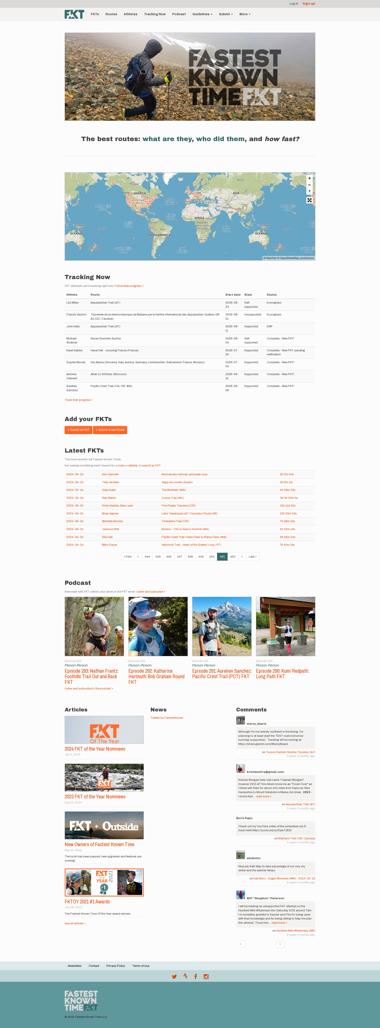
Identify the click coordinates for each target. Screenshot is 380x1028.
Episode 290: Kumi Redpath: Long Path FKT (282, 673)
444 (148, 556)
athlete (132, 465)
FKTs (95, 14)
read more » (263, 796)
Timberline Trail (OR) (175, 521)
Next (310, 623)
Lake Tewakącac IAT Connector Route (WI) (189, 513)
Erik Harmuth (110, 474)
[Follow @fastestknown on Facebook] (195, 977)
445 (159, 556)
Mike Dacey (109, 544)
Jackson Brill (110, 529)
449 (202, 556)
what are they (167, 138)
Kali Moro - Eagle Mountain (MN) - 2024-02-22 (284, 878)
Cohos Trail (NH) (173, 497)
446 (170, 556)
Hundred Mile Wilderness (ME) (295, 930)
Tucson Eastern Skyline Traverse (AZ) (290, 752)
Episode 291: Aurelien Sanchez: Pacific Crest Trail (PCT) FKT (222, 673)
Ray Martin (109, 497)
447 (180, 556)
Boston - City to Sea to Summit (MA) (185, 529)
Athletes (130, 14)
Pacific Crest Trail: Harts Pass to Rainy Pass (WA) (194, 537)
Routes (111, 14)
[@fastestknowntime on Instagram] (206, 977)
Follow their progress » (129, 285)
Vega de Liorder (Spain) (177, 482)
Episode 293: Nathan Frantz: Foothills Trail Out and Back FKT (92, 676)
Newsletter (74, 965)
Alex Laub (126, 505)
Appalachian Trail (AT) (300, 804)
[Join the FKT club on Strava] (185, 977)
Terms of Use (140, 965)
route (121, 465)
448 (191, 556)
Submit (225, 14)
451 (224, 558)
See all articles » (75, 923)
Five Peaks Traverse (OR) (178, 505)
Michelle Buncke (112, 521)
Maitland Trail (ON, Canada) (296, 838)
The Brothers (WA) (174, 490)
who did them (220, 138)
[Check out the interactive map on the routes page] (190, 216)
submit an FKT (151, 465)
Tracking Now (155, 14)
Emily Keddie (110, 505)
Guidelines (201, 14)
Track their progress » (79, 400)
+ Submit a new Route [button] (110, 429)
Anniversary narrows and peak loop (185, 474)
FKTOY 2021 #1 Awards (87, 901)
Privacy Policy (115, 965)
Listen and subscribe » (150, 591)
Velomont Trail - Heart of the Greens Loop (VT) (191, 544)
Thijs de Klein (110, 482)
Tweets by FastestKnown (166, 717)
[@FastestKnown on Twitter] (174, 977)
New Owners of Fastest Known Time (99, 844)
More (243, 14)
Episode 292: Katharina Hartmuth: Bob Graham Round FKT (156, 676)
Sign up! (309, 3)
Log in (294, 3)
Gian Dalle (109, 490)
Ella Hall (107, 537)
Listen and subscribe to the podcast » (89, 688)
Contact (94, 965)
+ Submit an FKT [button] (79, 429)
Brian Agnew (110, 513)
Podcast (179, 14)
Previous (69, 623)
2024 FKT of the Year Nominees (95, 748)
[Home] (76, 14)
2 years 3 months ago (301, 756)
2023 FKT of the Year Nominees (95, 796)
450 (212, 556)
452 (234, 556)
